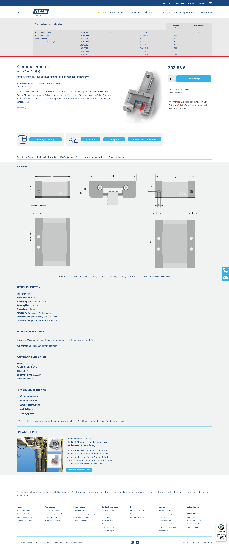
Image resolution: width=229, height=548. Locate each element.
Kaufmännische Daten (70, 157)
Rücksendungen (108, 530)
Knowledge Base (108, 520)
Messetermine (135, 514)
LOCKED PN (84, 48)
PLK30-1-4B (144, 51)
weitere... (21, 107)
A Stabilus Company (194, 520)
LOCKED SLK (84, 42)
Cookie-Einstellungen (24, 542)
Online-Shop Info (165, 520)
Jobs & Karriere (193, 507)
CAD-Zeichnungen (108, 510)
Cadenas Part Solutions (144, 139)
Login (201, 3)
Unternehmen (192, 514)
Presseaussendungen (138, 510)
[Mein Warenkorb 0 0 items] (210, 3)
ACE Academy (107, 524)
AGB (87, 542)
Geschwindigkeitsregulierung (27, 514)
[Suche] (163, 12)
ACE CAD (90, 139)
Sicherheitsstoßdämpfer (44, 32)
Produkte (20, 507)
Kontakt (191, 3)
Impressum (57, 542)
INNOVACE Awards (137, 517)
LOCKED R (83, 54)
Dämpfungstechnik (24, 510)
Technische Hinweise (47, 157)
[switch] (221, 538)
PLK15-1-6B (144, 35)
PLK (111, 32)
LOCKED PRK (84, 51)
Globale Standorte (193, 527)
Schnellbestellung (165, 514)
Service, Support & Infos (168, 527)
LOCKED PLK (84, 35)
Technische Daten (25, 157)
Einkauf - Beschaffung (167, 524)
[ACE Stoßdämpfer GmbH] (41, 12)
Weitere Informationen (79, 469)
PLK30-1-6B (144, 54)
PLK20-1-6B (144, 42)
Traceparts (114, 139)
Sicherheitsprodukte (24, 520)
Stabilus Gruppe (204, 12)
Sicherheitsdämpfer (42, 35)
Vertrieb (162, 507)
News (132, 507)
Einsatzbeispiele (116, 157)
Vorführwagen (164, 530)
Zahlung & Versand (43, 542)
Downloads (179, 3)
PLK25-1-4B (144, 45)
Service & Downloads (110, 507)
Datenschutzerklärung (74, 542)
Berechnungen (79, 507)
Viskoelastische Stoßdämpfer (45, 42)
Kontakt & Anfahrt (193, 524)
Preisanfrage (163, 517)
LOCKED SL (84, 39)
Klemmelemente (41, 39)
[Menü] (225, 524)
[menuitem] (102, 12)
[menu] (119, 12)
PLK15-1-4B (144, 32)
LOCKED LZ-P (85, 45)
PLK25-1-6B (144, 48)
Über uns (190, 517)
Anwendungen (50, 507)
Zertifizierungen (108, 527)
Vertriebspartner (165, 510)
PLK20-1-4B (144, 39)
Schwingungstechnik (24, 517)
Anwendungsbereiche (95, 157)
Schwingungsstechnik (81, 517)
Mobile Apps (106, 517)
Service (166, 3)
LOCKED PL (84, 32)
